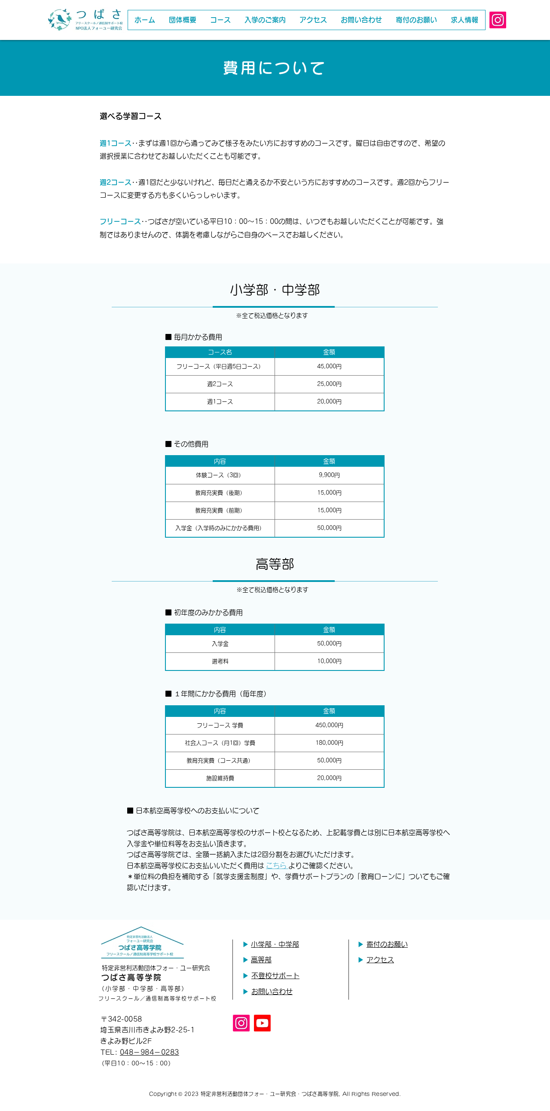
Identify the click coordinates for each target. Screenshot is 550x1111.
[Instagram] (497, 20)
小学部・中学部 (275, 944)
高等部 (261, 959)
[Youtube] (262, 1023)
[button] (220, 20)
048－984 (137, 1052)
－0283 (166, 1052)
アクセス (380, 959)
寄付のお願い (387, 944)
